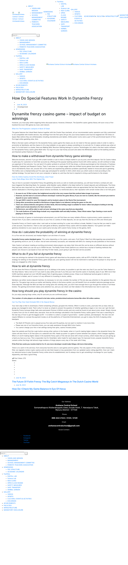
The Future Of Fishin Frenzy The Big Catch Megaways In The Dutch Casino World (55, 381)
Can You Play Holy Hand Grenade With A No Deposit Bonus (33, 302)
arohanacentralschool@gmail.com (64, 426)
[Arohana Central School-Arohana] (15, 17)
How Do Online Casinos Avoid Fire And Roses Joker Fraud (32, 177)
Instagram (26, 438)
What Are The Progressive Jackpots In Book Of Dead (31, 129)
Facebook (26, 436)
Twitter (25, 440)
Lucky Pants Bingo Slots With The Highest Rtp (28, 179)
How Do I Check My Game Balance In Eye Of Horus (39, 389)
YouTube (26, 442)
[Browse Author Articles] (16, 102)
